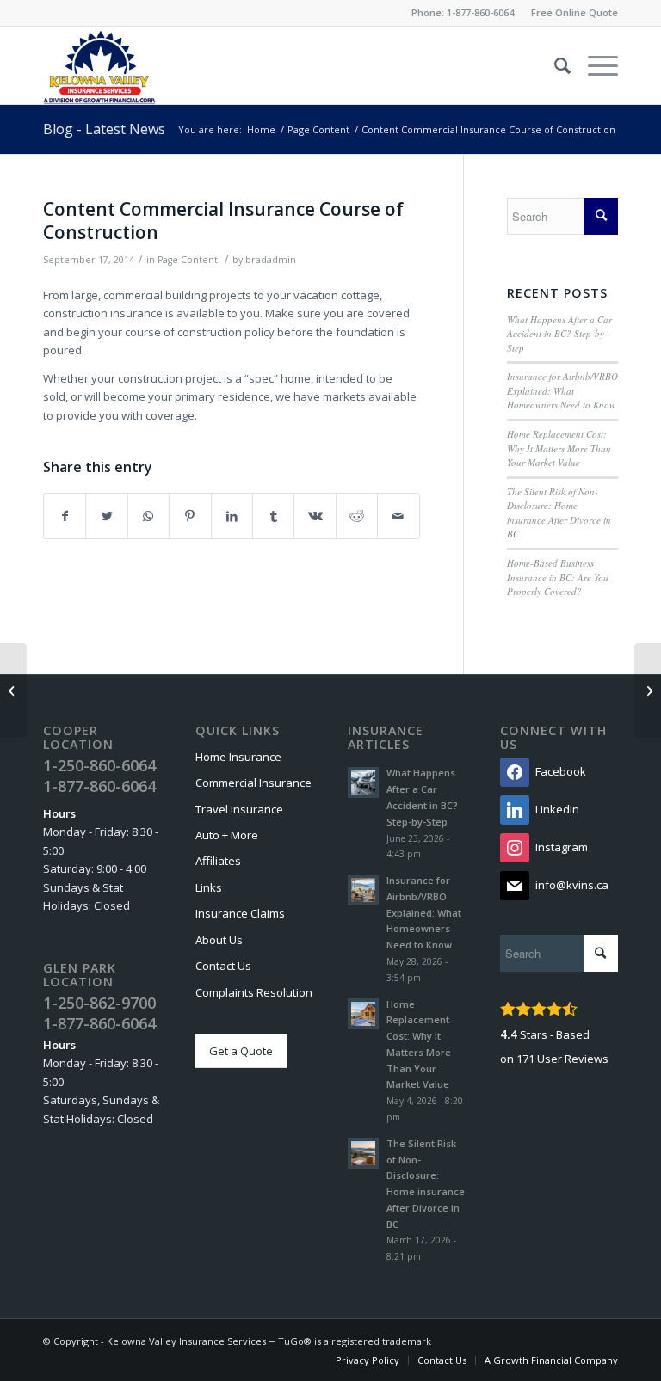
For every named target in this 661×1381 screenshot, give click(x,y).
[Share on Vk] (314, 516)
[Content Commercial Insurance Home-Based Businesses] (13, 690)
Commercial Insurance (253, 782)
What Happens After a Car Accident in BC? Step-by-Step (559, 333)
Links (208, 887)
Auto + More (226, 835)
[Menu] (594, 65)
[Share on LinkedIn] (232, 516)
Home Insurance (238, 756)
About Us (219, 940)
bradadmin (270, 260)
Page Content (188, 260)
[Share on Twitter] (106, 516)
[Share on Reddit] (357, 516)
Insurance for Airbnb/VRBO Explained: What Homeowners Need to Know (562, 390)
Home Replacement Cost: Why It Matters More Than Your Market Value (559, 448)
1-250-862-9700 (99, 1002)
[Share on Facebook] (64, 516)
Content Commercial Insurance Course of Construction (223, 220)
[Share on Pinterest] (190, 516)
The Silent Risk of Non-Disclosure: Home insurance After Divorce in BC (559, 513)
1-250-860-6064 (99, 765)
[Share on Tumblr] (273, 516)
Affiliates (218, 860)
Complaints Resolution (253, 992)
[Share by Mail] (398, 516)
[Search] (554, 65)
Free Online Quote (574, 12)
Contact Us (223, 965)
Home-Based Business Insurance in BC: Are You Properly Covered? (557, 577)
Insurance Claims (240, 913)
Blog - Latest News (104, 129)
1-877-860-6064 (480, 12)
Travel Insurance (239, 809)
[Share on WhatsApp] (148, 516)
